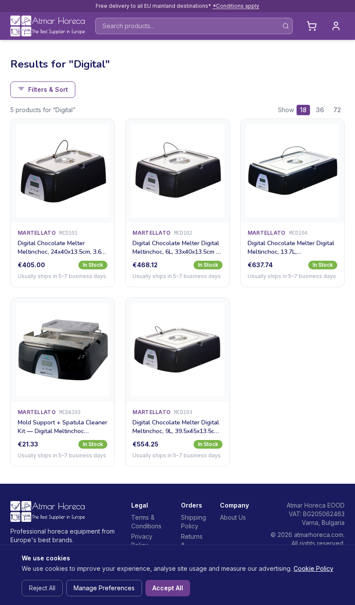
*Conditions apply (236, 6)
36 (320, 109)
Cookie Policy (313, 568)
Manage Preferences (104, 588)
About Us (233, 517)
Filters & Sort (48, 89)
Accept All (167, 588)
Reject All (42, 588)
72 (337, 109)
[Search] (285, 26)
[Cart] (311, 26)
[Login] (336, 26)
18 (303, 109)
